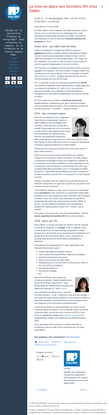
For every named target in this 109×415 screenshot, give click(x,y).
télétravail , (70, 342)
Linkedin (41, 359)
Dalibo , (44, 342)
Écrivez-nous (74, 337)
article (67, 88)
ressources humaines (45, 344)
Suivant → (84, 389)
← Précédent (41, 389)
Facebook (56, 356)
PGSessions (43, 76)
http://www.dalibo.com (13, 86)
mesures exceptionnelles (73, 315)
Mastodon (46, 356)
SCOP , (57, 342)
